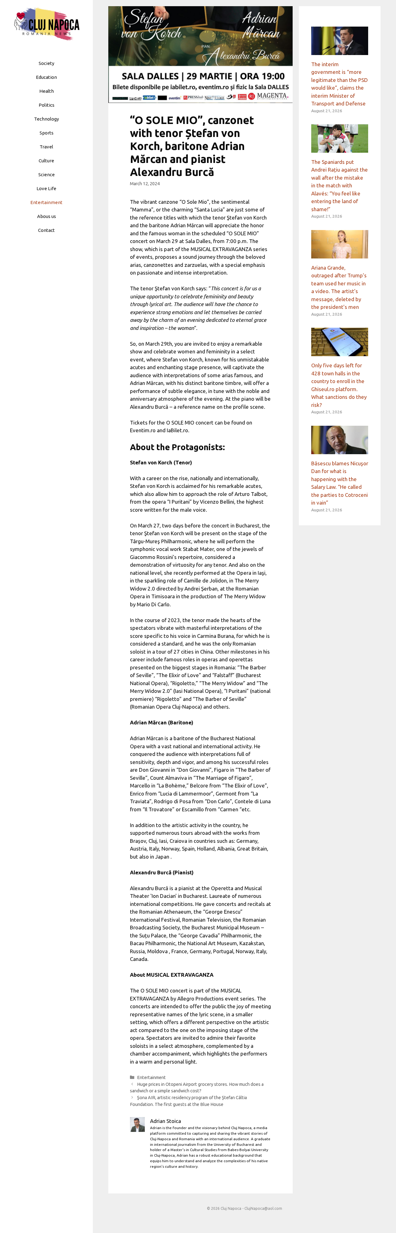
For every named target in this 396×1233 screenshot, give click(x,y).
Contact (46, 230)
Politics (46, 105)
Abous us (46, 216)
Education (46, 77)
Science (46, 174)
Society (46, 63)
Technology (46, 119)
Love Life (46, 188)
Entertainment (46, 202)
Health (46, 91)
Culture (46, 160)
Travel (46, 146)
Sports (47, 132)
